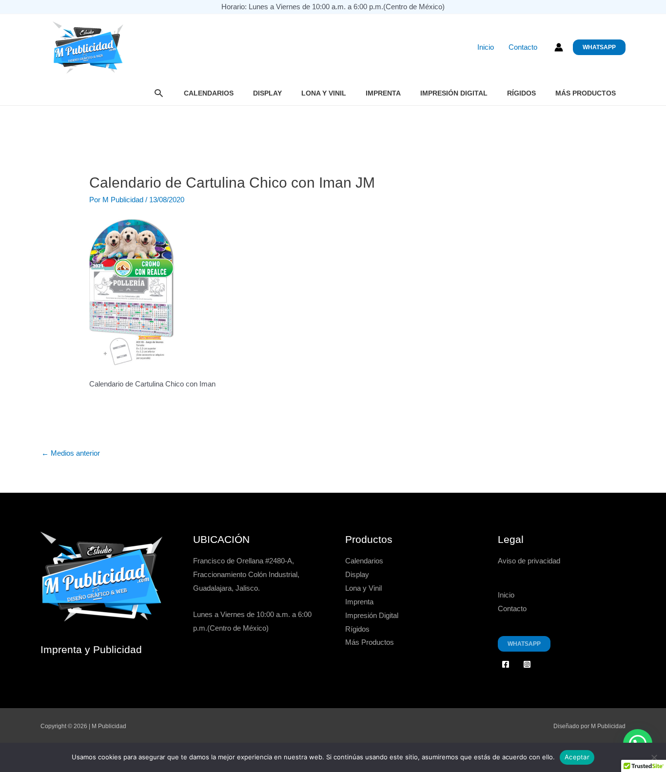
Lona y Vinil (323, 93)
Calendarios (209, 93)
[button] (599, 47)
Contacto (523, 47)
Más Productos (585, 93)
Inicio (485, 47)
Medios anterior (70, 453)
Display (267, 93)
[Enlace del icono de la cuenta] (558, 47)
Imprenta (383, 93)
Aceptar (577, 757)
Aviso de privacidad (529, 561)
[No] (654, 757)
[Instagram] (527, 664)
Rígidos (521, 93)
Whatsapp (524, 643)
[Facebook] (505, 664)
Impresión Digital (454, 93)
